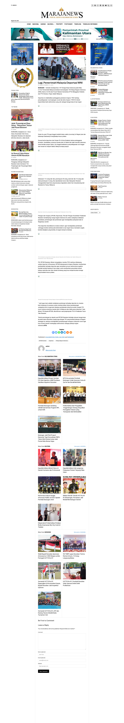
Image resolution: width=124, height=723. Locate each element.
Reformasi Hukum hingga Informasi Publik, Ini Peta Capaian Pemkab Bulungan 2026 (49, 497)
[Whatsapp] (59, 332)
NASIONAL (35, 24)
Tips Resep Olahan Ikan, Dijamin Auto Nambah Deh (25, 176)
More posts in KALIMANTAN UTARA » (77, 356)
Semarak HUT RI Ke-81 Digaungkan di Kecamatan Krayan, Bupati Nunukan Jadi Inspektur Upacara (49, 584)
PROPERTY (59, 24)
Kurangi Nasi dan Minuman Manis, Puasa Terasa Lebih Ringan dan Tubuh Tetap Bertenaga (25, 214)
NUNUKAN (71, 337)
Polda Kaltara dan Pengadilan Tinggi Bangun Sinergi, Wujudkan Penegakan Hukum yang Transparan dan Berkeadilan (74, 409)
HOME (29, 24)
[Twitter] (56, 332)
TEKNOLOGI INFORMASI (90, 24)
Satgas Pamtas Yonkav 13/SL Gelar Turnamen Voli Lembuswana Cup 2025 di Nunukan (104, 122)
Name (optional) (41, 652)
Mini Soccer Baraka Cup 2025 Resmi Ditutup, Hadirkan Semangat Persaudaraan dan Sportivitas (101, 155)
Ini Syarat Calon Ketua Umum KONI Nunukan (20, 154)
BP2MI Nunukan (42, 340)
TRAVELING (77, 24)
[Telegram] (64, 332)
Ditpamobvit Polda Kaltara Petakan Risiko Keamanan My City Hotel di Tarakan (49, 525)
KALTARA (50, 24)
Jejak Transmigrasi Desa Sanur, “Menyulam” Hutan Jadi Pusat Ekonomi (21, 125)
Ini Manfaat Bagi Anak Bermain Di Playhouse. (25, 229)
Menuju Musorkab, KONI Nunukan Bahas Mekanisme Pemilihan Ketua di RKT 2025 (105, 138)
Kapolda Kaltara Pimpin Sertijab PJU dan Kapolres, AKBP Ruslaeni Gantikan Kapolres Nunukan (49, 380)
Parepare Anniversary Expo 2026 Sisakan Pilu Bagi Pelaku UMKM (104, 103)
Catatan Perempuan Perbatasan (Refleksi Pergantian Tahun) (104, 176)
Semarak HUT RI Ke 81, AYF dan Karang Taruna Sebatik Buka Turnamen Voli (48, 613)
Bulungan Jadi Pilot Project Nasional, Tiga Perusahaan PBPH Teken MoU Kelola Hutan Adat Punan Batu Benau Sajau (49, 438)
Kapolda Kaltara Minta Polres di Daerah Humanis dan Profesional (49, 469)
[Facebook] (53, 332)
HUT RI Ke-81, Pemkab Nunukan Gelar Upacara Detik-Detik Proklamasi (73, 583)
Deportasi (51, 340)
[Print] (67, 332)
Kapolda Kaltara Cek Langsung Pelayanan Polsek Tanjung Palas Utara (73, 470)
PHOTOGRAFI (68, 24)
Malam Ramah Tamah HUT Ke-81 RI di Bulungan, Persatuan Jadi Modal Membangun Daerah (74, 497)
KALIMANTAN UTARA (52, 337)
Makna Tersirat (102, 196)
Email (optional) (41, 657)
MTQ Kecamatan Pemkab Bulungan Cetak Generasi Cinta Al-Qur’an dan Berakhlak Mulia (74, 380)
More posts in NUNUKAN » (80, 532)
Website (40, 663)
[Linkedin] (62, 332)
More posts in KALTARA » (80, 446)
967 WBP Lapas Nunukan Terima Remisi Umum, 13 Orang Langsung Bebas (74, 556)
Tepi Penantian (102, 186)
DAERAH (43, 24)
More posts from (51, 350)
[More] (71, 332)
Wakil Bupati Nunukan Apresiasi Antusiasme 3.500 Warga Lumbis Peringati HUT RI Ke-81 (49, 556)
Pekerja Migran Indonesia (62, 340)
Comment (40, 632)
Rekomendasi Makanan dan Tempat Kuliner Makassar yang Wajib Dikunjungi (25, 192)
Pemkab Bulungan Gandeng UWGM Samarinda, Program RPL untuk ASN (48, 408)
